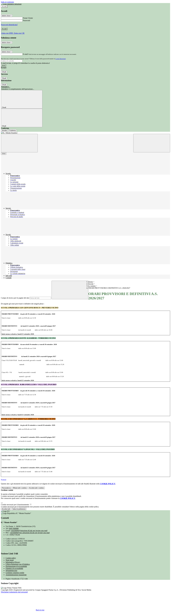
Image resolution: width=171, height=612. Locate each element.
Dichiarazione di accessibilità (16, 566)
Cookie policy (11, 558)
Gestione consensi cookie (15, 573)
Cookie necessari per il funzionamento (15, 505)
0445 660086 (14, 528)
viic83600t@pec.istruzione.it (30, 533)
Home (90, 282)
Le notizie (92, 286)
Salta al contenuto (7, 2)
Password (26, 20)
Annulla (4, 130)
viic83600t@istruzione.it (29, 531)
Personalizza (6, 488)
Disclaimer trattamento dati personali (14, 592)
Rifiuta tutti (20, 488)
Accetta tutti (36, 488)
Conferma (12, 130)
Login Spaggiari (60, 59)
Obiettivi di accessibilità (14, 568)
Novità (90, 284)
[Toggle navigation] (19, 143)
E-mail (25, 54)
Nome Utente (28, 18)
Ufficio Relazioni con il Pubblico (18, 564)
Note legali (10, 560)
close (3, 153)
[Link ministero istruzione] (11, 4)
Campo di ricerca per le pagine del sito (15, 298)
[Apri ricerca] (151, 143)
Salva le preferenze (18, 509)
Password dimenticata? (9, 25)
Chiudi (4, 72)
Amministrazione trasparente (16, 575)
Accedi (4, 6)
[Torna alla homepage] (85, 133)
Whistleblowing (11, 571)
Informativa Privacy (13, 562)
